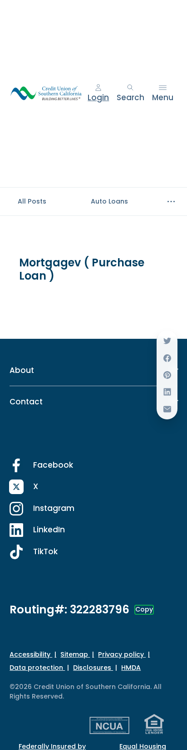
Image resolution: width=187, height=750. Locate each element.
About (22, 370)
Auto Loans (109, 201)
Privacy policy (122, 654)
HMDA (131, 667)
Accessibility (31, 654)
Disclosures (93, 667)
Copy (144, 609)
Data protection (37, 667)
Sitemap (75, 654)
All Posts (32, 201)
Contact (26, 401)
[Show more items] (170, 201)
